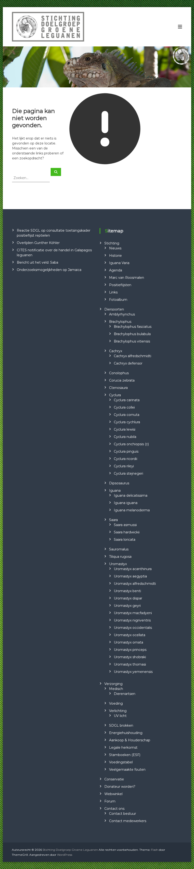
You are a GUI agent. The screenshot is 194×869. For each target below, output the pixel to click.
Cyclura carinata (127, 400)
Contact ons (114, 808)
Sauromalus (118, 549)
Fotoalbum (118, 299)
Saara (113, 520)
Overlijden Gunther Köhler (38, 243)
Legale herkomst (123, 747)
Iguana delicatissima (130, 495)
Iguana (115, 490)
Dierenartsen (124, 694)
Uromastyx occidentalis (133, 628)
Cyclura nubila (125, 437)
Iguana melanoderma (132, 510)
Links (113, 292)
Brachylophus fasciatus (132, 326)
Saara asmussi (125, 525)
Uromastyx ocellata (129, 635)
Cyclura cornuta (126, 415)
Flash (154, 849)
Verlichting (118, 711)
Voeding (116, 703)
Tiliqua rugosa (120, 556)
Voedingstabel (121, 762)
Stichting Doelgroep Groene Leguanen (70, 849)
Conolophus (119, 373)
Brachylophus (120, 322)
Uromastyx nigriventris (132, 620)
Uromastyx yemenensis (133, 672)
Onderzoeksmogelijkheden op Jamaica (49, 270)
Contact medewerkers (127, 821)
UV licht (120, 716)
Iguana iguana (125, 503)
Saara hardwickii (127, 532)
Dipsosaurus (119, 483)
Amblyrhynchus (122, 314)
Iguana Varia (119, 263)
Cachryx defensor (128, 363)
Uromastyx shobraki (130, 657)
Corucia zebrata (122, 380)
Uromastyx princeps (130, 650)
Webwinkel (113, 794)
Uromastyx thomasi (130, 664)
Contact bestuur (122, 813)
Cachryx (115, 351)
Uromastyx (118, 564)
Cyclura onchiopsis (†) (131, 444)
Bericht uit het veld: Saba (37, 262)
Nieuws (115, 248)
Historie (115, 255)
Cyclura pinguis (126, 451)
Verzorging (113, 684)
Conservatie (114, 779)
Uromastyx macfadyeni (133, 613)
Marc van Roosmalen (126, 277)
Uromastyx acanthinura (133, 569)
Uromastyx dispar (128, 598)
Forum (109, 801)
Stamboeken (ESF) (124, 755)
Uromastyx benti (127, 591)
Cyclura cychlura (127, 422)
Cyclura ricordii (125, 459)
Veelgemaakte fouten (127, 769)
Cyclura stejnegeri (128, 473)
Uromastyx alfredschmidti (135, 583)
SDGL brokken (121, 725)
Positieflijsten (120, 285)
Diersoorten (114, 309)
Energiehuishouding (125, 733)
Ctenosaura (118, 388)
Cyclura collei (124, 407)
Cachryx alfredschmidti (132, 356)
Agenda (115, 270)
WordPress (64, 854)
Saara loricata (124, 539)
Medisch (116, 689)
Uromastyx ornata (128, 642)
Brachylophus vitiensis (132, 341)
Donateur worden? (119, 786)
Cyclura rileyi (124, 466)
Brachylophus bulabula (132, 334)
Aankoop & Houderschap (129, 740)
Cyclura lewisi (124, 429)
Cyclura (115, 395)
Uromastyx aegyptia (130, 576)
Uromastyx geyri (127, 605)
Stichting (111, 243)
